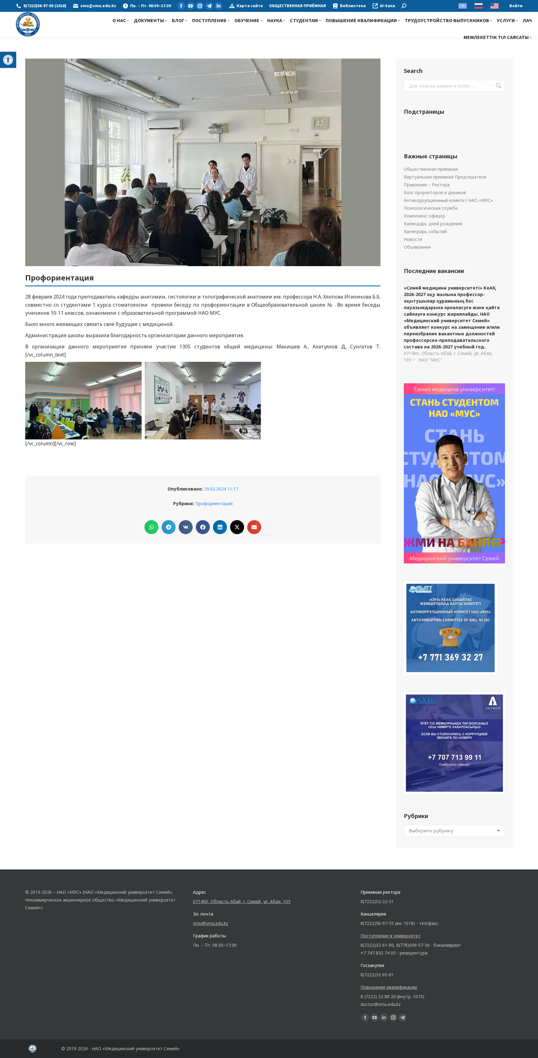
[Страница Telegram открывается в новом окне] (209, 6)
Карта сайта (250, 6)
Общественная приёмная (431, 169)
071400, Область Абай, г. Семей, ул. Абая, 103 (241, 901)
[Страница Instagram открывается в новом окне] (200, 6)
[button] (8, 60)
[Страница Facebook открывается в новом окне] (181, 6)
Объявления (417, 247)
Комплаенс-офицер (424, 216)
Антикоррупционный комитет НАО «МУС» (448, 200)
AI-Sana (387, 6)
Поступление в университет (391, 936)
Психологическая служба (431, 208)
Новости (413, 239)
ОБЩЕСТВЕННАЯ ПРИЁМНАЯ (297, 6)
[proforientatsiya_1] (83, 400)
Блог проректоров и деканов (435, 192)
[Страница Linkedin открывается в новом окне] (219, 6)
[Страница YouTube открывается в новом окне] (190, 6)
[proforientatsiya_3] (203, 400)
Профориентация (214, 503)
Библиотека (353, 6)
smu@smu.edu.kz (98, 6)
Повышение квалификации (389, 987)
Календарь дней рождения (433, 224)
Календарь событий (425, 231)
